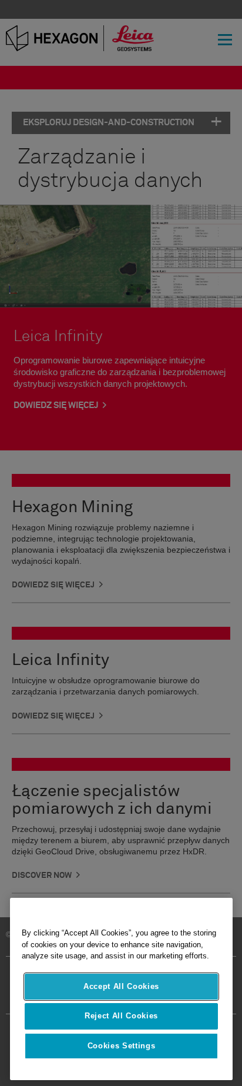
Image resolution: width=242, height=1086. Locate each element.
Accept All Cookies (121, 986)
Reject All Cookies (121, 1015)
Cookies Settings (122, 1045)
